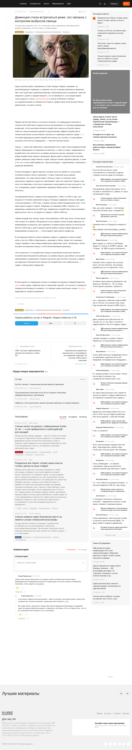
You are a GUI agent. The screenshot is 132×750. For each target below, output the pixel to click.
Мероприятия (58, 4)
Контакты (107, 713)
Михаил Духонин (102, 278)
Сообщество (35, 4)
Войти (126, 3)
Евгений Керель (102, 515)
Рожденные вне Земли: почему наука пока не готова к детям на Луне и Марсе (38, 464)
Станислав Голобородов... (106, 297)
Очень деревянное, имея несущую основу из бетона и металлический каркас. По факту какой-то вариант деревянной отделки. (110, 520)
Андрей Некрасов (102, 408)
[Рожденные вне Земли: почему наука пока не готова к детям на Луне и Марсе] (78, 471)
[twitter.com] (105, 744)
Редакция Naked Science (105, 427)
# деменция (29, 32)
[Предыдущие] (121, 693)
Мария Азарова (34, 399)
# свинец (66, 32)
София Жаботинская (36, 11)
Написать (114, 4)
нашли (17, 285)
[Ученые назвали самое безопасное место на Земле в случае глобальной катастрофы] (78, 524)
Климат (18, 537)
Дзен (50, 323)
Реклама (126, 713)
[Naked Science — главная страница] (10, 4)
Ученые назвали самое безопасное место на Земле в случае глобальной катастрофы (38, 518)
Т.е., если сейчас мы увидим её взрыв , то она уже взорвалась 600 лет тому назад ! (110, 484)
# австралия (27, 537)
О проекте (117, 713)
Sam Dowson (100, 496)
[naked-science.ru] (128, 744)
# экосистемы (39, 455)
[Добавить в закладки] (6, 13)
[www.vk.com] (110, 744)
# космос (55, 508)
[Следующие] (127, 693)
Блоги (46, 4)
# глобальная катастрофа (42, 537)
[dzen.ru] (119, 744)
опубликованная (41, 99)
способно (81, 288)
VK (75, 323)
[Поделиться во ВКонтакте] (6, 33)
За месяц (83, 417)
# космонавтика (44, 508)
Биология (19, 452)
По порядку (82, 549)
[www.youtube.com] (114, 744)
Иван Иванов (100, 351)
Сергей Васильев (35, 388)
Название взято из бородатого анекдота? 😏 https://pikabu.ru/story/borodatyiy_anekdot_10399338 (110, 227)
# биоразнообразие (31, 452)
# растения (19, 455)
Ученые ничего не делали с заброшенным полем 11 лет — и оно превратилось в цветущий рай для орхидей (40, 429)
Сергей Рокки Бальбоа (104, 167)
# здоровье (33, 508)
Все (46, 372)
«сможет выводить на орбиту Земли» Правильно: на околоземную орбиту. (108, 339)
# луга (55, 452)
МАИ (19, 508)
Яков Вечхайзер (102, 479)
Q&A (69, 4)
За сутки (63, 417)
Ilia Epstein (100, 441)
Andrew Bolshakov (102, 370)
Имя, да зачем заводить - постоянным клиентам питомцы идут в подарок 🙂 (108, 209)
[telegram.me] (123, 744)
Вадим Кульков (101, 240)
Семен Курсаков (27, 596)
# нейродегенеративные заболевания (48, 32)
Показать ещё (110, 535)
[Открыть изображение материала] (51, 56)
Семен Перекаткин (24, 576)
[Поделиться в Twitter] (6, 23)
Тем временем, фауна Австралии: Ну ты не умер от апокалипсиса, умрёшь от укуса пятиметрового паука (110, 191)
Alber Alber (100, 389)
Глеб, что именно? (100, 431)
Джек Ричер (100, 259)
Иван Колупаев (101, 204)
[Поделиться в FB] (6, 18)
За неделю (72, 417)
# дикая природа (45, 452)
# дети (25, 508)
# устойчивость (21, 540)
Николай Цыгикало (103, 316)
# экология (29, 455)
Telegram (27, 323)
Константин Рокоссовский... (106, 186)
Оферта (100, 713)
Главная (23, 4)
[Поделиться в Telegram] (6, 28)
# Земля (55, 537)
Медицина (19, 32)
